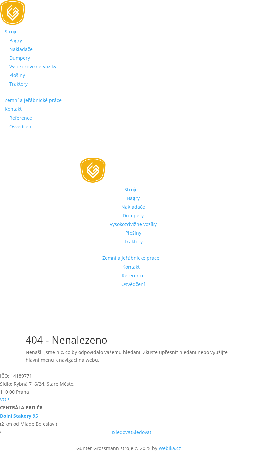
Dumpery (19, 58)
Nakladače (21, 49)
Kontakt (13, 109)
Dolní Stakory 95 (19, 415)
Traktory (18, 84)
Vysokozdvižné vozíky (32, 66)
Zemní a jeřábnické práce (33, 100)
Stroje (11, 31)
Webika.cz (170, 448)
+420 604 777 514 (33, 151)
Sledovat (141, 432)
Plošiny (17, 75)
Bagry (15, 40)
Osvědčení (21, 126)
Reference (20, 118)
